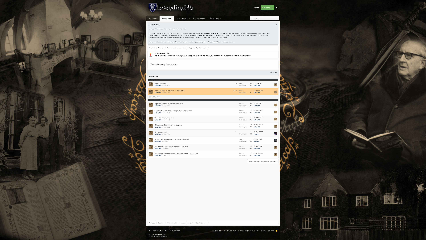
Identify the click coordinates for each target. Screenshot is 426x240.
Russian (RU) (175, 231)
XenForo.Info (161, 234)
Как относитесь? (161, 132)
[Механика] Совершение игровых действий (171, 146)
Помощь (263, 231)
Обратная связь (217, 231)
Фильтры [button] (273, 72)
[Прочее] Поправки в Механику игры (169, 104)
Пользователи (200, 18)
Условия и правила (230, 231)
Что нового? (183, 18)
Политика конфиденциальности (248, 231)
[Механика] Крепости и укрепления (168, 125)
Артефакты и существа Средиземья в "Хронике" (173, 111)
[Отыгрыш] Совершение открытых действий (172, 139)
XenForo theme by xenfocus (159, 236)
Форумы (167, 18)
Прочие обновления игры (164, 118)
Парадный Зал (160, 83)
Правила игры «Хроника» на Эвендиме (169, 90)
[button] (173, 18)
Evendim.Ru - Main (157, 231)
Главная (154, 18)
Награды (216, 18)
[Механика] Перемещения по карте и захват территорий (176, 153)
